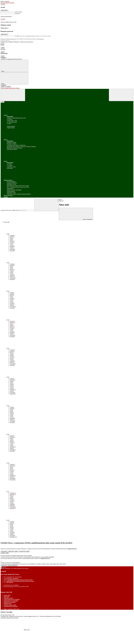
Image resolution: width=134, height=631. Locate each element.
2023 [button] (8, 319)
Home (60, 199)
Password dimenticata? (6, 16)
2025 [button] (8, 262)
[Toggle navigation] (13, 95)
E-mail (17, 36)
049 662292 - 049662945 (12, 578)
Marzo (11, 238)
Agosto (11, 245)
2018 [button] (8, 463)
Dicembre (12, 250)
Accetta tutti (24, 551)
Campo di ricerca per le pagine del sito (10, 210)
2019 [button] (8, 434)
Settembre (12, 246)
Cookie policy (7, 595)
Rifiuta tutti (13, 551)
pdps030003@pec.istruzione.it (20, 581)
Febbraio (12, 236)
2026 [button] (8, 234)
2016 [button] (8, 520)
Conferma (8, 86)
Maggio (12, 241)
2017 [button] (8, 491)
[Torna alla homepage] (67, 88)
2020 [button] (8, 405)
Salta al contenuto (5, 1)
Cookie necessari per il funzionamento (10, 562)
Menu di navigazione (87, 219)
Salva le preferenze (12, 565)
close (2, 102)
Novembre (12, 249)
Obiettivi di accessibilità (9, 602)
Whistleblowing (7, 603)
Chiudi (2, 47)
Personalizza (4, 551)
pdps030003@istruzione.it (19, 579)
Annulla (3, 86)
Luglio (11, 243)
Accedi (2, 4)
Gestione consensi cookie (10, 605)
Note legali (6, 596)
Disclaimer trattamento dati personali (9, 617)
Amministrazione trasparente (11, 606)
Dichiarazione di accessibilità (11, 600)
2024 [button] (8, 291)
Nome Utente (18, 12)
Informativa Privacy (8, 598)
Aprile (11, 239)
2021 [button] (8, 377)
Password (17, 13)
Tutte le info (7, 222)
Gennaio (12, 235)
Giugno (12, 242)
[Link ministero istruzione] (7, 2)
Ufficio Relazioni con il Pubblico (12, 599)
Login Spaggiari (40, 39)
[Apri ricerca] (121, 95)
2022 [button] (8, 348)
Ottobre (12, 248)
